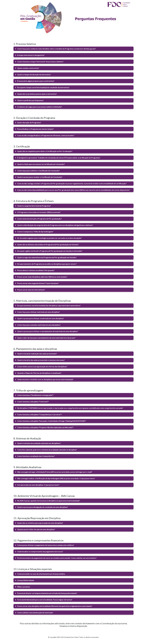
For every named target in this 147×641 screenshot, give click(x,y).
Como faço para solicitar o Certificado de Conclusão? (38, 171)
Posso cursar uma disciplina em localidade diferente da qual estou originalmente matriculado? (54, 606)
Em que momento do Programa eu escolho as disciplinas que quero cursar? (47, 264)
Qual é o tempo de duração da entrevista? (34, 74)
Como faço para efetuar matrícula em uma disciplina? (38, 312)
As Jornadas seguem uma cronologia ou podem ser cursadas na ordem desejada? (49, 238)
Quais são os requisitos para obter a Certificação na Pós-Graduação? (44, 151)
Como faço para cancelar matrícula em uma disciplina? (38, 325)
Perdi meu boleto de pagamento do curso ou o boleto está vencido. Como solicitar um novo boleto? (57, 558)
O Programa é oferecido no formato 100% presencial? (38, 212)
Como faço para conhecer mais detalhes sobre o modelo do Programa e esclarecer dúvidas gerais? (56, 49)
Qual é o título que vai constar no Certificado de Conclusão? (41, 164)
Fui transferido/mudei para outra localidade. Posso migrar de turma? (45, 600)
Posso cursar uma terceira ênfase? (31, 290)
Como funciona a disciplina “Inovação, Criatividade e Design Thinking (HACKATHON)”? (51, 421)
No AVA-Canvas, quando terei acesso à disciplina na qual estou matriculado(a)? (48, 501)
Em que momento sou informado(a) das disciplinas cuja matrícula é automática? (49, 305)
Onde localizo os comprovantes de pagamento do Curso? (40, 552)
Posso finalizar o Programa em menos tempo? (35, 129)
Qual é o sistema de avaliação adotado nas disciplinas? (39, 443)
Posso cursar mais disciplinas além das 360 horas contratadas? (42, 277)
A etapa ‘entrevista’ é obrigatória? (31, 55)
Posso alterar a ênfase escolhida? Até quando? (36, 270)
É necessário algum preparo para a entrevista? (35, 81)
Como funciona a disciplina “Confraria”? (33, 402)
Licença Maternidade (25, 580)
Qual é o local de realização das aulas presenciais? (37, 354)
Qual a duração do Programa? (29, 122)
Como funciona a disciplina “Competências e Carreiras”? (39, 414)
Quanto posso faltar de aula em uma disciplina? (36, 529)
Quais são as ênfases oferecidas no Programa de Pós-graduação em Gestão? (48, 244)
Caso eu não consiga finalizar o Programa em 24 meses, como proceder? (45, 135)
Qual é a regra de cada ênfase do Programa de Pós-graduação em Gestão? (47, 257)
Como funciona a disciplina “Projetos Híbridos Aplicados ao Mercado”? (45, 427)
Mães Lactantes (23, 587)
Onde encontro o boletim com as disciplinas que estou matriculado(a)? (45, 379)
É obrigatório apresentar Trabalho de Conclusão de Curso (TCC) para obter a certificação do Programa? (58, 158)
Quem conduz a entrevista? (28, 68)
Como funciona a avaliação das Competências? (36, 456)
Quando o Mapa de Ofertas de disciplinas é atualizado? (39, 373)
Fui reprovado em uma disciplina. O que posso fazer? (38, 485)
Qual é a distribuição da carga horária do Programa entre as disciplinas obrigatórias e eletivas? (55, 225)
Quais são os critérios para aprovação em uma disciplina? (40, 523)
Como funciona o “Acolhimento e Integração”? (35, 395)
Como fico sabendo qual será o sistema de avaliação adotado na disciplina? (47, 450)
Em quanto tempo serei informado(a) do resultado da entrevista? (43, 87)
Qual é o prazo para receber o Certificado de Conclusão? (39, 177)
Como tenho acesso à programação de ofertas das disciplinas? (42, 366)
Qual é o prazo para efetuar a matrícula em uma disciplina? (40, 318)
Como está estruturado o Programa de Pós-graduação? (39, 219)
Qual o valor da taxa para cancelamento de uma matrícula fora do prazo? (46, 338)
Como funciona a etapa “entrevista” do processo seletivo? (40, 62)
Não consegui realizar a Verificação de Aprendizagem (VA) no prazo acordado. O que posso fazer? (56, 478)
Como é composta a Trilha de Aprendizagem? (35, 232)
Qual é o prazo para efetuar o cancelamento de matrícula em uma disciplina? (47, 331)
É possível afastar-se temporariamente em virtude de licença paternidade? (47, 593)
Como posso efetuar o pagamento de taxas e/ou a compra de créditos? (45, 545)
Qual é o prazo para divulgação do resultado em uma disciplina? (42, 507)
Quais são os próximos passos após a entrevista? (37, 94)
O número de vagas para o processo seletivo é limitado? (39, 107)
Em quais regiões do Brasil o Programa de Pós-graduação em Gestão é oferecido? (49, 251)
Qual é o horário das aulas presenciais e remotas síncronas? (41, 360)
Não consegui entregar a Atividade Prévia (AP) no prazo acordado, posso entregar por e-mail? (54, 472)
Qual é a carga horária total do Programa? (34, 206)
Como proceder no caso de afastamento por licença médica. (41, 574)
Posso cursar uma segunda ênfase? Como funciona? (38, 283)
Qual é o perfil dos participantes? (30, 100)
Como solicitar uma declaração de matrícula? (35, 613)
